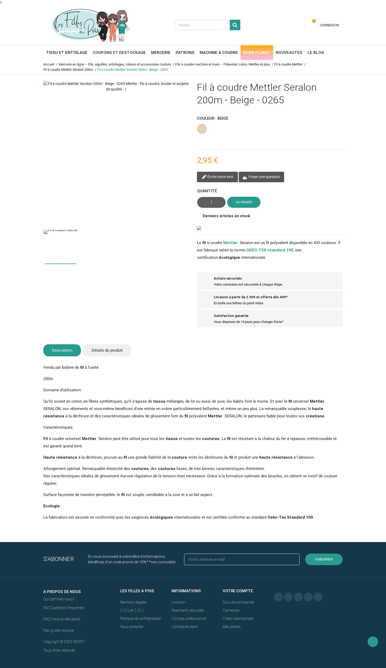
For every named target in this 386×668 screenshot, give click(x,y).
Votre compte (238, 591)
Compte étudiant (184, 627)
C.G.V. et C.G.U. (132, 610)
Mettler (230, 242)
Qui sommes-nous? (58, 599)
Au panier (244, 202)
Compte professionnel (188, 618)
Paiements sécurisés (187, 610)
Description (62, 350)
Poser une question (264, 177)
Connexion (231, 610)
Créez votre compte (238, 618)
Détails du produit (107, 350)
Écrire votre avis (220, 177)
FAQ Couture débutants (61, 619)
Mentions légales (133, 602)
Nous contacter (132, 627)
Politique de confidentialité (140, 618)
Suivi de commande (238, 602)
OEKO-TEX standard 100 (269, 250)
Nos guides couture (58, 630)
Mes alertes (232, 627)
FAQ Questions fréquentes (64, 608)
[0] (311, 25)
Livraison (178, 602)
